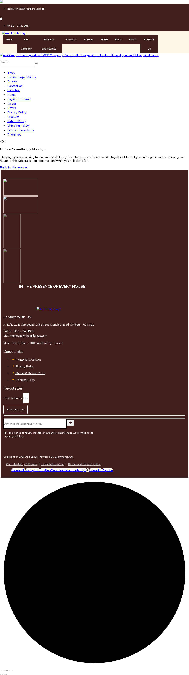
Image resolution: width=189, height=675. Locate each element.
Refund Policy (16, 121)
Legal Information (52, 464)
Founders (13, 90)
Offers (133, 39)
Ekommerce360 (63, 456)
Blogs (118, 39)
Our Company (26, 44)
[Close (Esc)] (12, 670)
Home (9, 39)
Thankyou (14, 134)
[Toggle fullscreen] (5, 670)
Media (104, 39)
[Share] (8, 670)
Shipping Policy (18, 125)
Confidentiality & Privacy (21, 464)
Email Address (13, 398)
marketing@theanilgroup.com (28, 335)
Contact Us (149, 44)
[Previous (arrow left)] (1, 674)
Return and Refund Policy (84, 464)
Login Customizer (19, 99)
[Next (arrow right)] (5, 674)
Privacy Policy (17, 112)
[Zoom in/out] (1, 670)
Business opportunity (49, 44)
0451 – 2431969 (23, 331)
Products (71, 39)
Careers (88, 39)
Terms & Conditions (20, 130)
